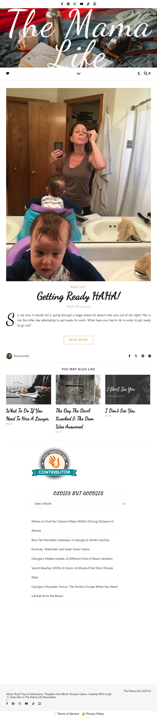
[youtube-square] (94, 4)
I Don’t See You (120, 411)
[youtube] (82, 4)
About (9, 694)
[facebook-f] (62, 4)
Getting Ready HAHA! (78, 296)
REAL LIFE (78, 287)
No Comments (83, 306)
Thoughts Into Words (56, 694)
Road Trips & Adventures (28, 694)
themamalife (22, 356)
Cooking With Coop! (100, 694)
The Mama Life (78, 39)
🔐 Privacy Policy (93, 713)
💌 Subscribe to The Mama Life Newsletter (31, 697)
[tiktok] (88, 4)
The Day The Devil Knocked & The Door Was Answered (75, 419)
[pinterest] (69, 4)
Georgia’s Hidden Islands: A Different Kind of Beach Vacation (71, 558)
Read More (78, 340)
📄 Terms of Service (66, 713)
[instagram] (75, 4)
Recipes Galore (78, 694)
